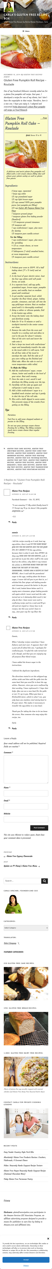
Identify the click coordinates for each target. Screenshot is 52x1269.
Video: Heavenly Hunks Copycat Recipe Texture (23, 1165)
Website (7, 813)
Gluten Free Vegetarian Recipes (30, 469)
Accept (26, 1260)
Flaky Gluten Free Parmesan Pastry (18, 1179)
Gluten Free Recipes (24, 462)
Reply (14, 522)
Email (7, 800)
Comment (8, 752)
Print (45, 118)
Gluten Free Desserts (25, 453)
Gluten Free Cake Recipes (19, 449)
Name (7, 787)
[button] (48, 1238)
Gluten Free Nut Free (17, 460)
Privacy (26, 1265)
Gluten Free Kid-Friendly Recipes (31, 458)
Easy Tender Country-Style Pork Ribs (19, 1152)
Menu (27, 31)
